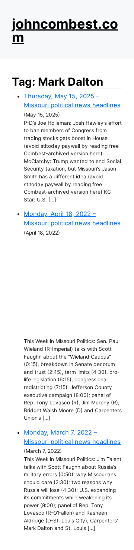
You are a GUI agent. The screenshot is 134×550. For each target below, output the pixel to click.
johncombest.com (65, 30)
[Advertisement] (73, 287)
